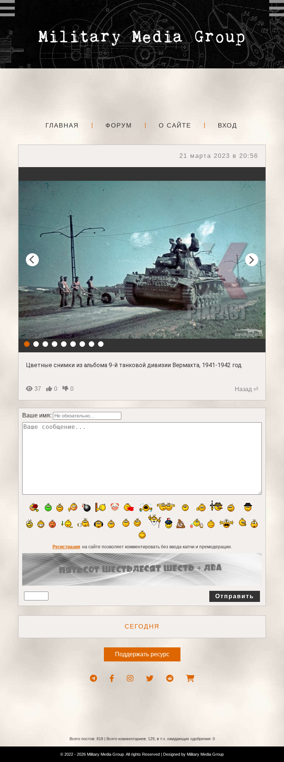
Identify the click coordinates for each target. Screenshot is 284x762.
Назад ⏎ (246, 389)
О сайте (175, 125)
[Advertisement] (142, 92)
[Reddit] (169, 678)
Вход (227, 125)
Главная (62, 125)
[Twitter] (150, 678)
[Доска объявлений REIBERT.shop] (190, 678)
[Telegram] (93, 678)
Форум (118, 125)
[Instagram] (130, 678)
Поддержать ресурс (142, 654)
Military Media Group (205, 754)
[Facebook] (112, 678)
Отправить (234, 596)
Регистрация (66, 546)
